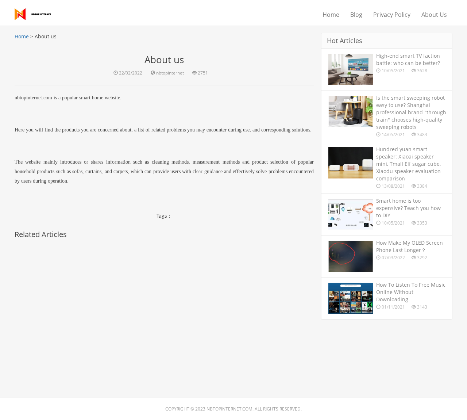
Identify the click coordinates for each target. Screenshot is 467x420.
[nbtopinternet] (36, 13)
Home (331, 15)
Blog (356, 15)
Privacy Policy (391, 15)
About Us (434, 15)
